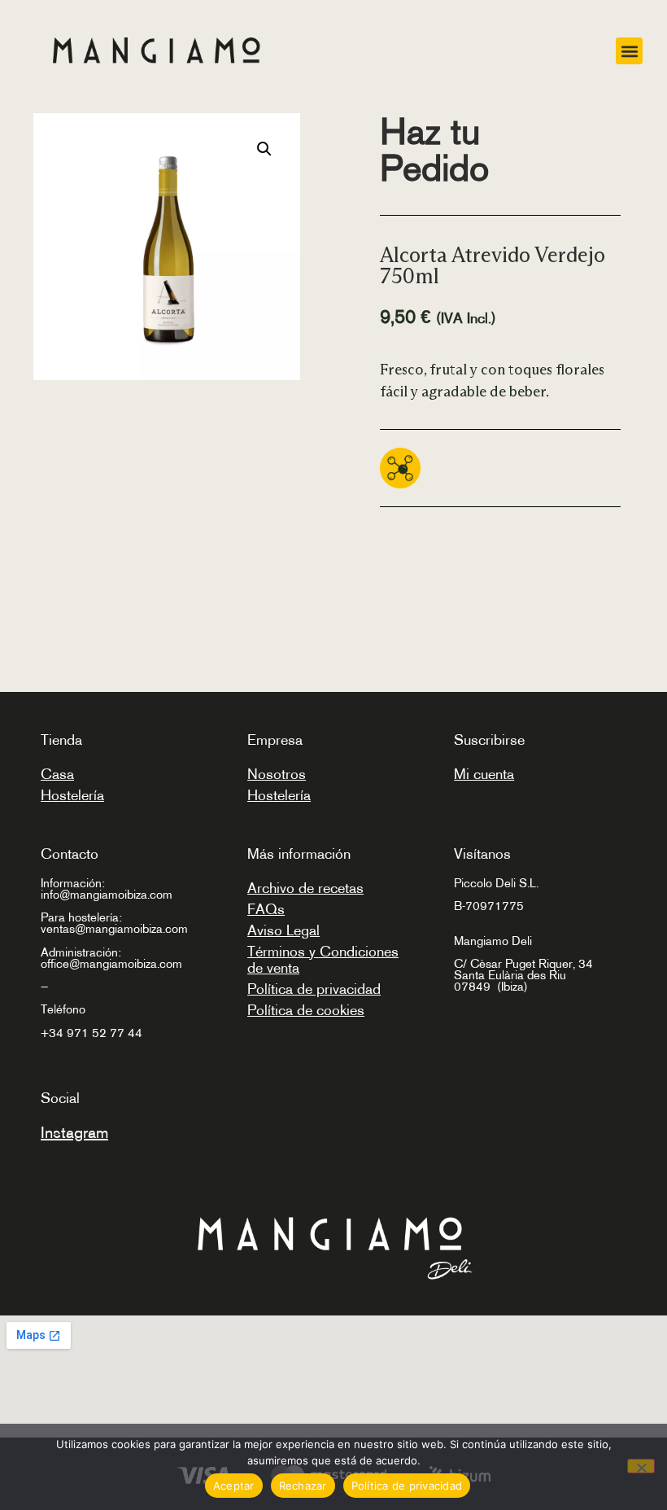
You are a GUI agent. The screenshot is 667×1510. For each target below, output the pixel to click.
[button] (629, 50)
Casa (57, 774)
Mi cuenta (484, 774)
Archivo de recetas (305, 888)
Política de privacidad (314, 989)
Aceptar (234, 1485)
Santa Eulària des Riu (510, 975)
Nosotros (276, 774)
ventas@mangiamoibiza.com (114, 928)
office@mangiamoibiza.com (111, 963)
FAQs (266, 909)
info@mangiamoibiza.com (106, 894)
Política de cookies (305, 1010)
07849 (474, 986)
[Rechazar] (641, 1466)
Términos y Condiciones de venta (323, 960)
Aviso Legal (283, 930)
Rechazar (303, 1485)
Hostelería (72, 795)
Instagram (74, 1132)
